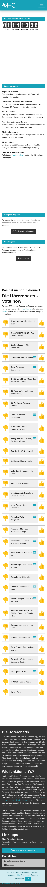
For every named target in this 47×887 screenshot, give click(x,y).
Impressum (11, 865)
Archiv (4, 312)
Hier (18, 875)
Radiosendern (17, 155)
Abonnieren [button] (24, 259)
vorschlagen (26, 309)
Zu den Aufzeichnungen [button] (24, 231)
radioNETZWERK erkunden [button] (24, 850)
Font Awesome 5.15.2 (11, 884)
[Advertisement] (23, 277)
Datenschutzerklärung (15, 861)
